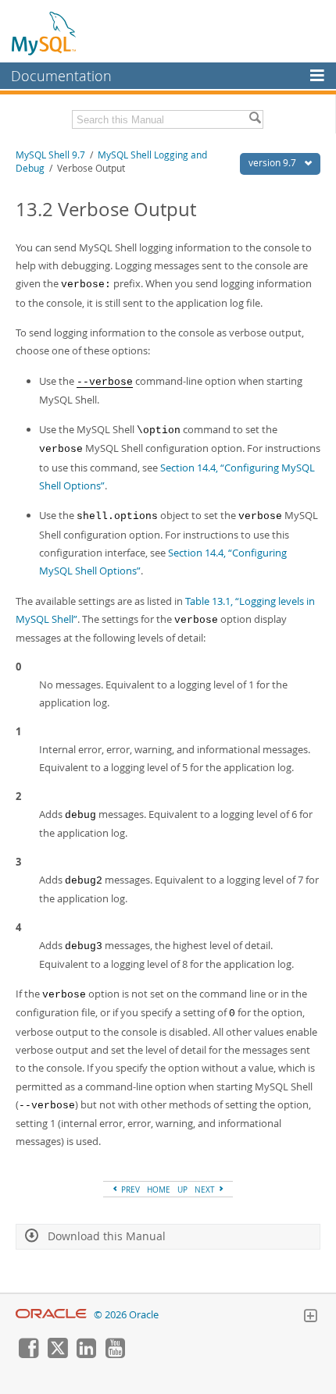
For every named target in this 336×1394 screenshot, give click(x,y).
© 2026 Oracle (126, 1314)
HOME (158, 1189)
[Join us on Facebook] (28, 1354)
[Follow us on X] (57, 1354)
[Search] (255, 119)
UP (182, 1189)
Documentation (61, 75)
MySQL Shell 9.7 (50, 155)
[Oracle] (51, 1314)
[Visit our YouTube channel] (114, 1354)
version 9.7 (273, 163)
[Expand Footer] (310, 1317)
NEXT (206, 1189)
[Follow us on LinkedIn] (85, 1354)
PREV (129, 1189)
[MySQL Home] (44, 32)
